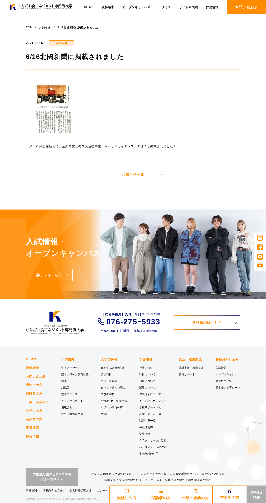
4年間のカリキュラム (114, 400)
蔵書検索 (32, 427)
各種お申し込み (227, 359)
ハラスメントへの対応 (152, 447)
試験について (147, 387)
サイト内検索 (188, 7)
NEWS (88, 7)
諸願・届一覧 (147, 420)
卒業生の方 (34, 419)
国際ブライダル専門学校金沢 (123, 479)
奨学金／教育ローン (228, 387)
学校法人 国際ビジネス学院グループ (114, 473)
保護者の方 (34, 393)
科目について (147, 374)
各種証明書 (146, 427)
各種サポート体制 (150, 407)
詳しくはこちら (49, 275)
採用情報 (212, 7)
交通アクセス (69, 394)
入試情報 (221, 367)
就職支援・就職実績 (191, 367)
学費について (224, 380)
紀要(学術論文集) (53, 490)
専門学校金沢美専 (213, 473)
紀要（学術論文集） (73, 414)
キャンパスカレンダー (152, 400)
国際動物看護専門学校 (184, 473)
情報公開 (66, 407)
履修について (147, 380)
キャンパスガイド (72, 400)
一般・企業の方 (37, 402)
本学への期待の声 (112, 407)
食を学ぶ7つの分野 (112, 367)
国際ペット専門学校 (153, 473)
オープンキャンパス (136, 7)
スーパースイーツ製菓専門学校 (165, 479)
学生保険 (144, 433)
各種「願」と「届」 (151, 414)
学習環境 (145, 359)
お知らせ (45, 27)
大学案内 (68, 359)
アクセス (165, 7)
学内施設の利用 (148, 453)
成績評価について (150, 394)
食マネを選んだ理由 (113, 387)
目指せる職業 (109, 380)
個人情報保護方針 (80, 490)
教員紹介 (106, 414)
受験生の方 (34, 385)
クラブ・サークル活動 (152, 440)
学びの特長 (108, 394)
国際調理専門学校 (199, 479)
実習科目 (106, 374)
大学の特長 (109, 359)
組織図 (65, 387)
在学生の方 (34, 410)
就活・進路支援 (190, 359)
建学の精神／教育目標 (75, 374)
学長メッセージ (70, 367)
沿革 (64, 380)
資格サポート (187, 374)
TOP (29, 27)
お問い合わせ (36, 376)
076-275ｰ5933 (133, 322)
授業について (147, 367)
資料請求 (108, 7)
